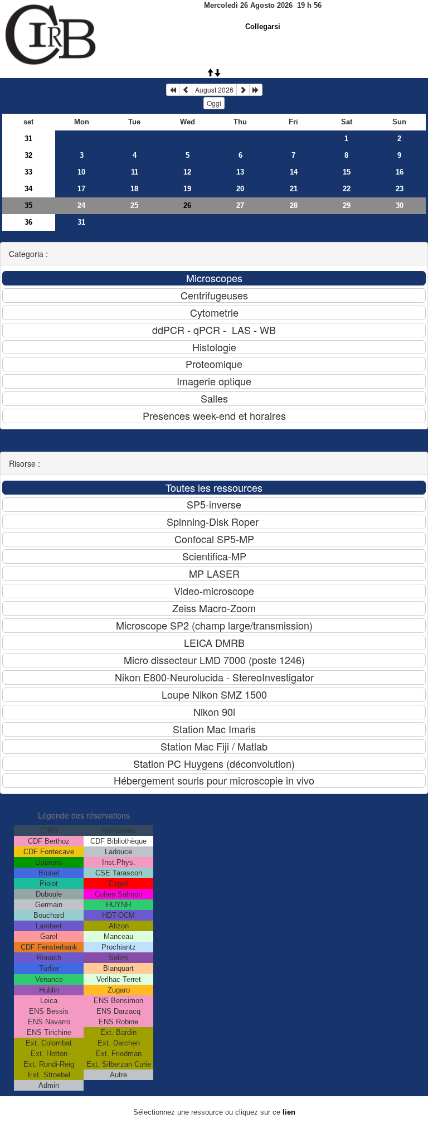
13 (240, 172)
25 (134, 205)
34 (28, 189)
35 (28, 205)
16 (399, 172)
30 (399, 205)
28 (294, 205)
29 (347, 205)
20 (240, 189)
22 (347, 189)
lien (289, 1112)
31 (28, 138)
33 (28, 172)
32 (28, 155)
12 (187, 172)
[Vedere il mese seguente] (243, 90)
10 (81, 172)
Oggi (214, 103)
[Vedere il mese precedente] (185, 90)
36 (28, 222)
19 (187, 189)
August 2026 (214, 89)
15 (347, 172)
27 (240, 205)
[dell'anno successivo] (255, 90)
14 (294, 172)
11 (134, 172)
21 (294, 189)
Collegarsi (262, 26)
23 (399, 189)
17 (81, 189)
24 (81, 205)
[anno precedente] (172, 90)
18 (134, 189)
